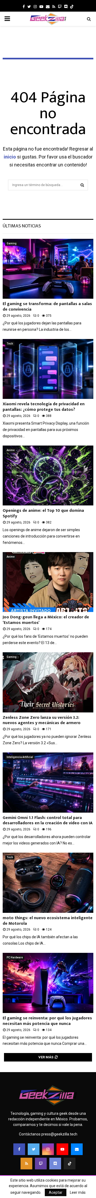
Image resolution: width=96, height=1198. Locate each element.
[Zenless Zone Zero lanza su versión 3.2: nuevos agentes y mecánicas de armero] (48, 682)
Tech (10, 343)
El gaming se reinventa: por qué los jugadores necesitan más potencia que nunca (47, 1021)
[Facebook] (19, 1149)
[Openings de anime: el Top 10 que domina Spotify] (48, 476)
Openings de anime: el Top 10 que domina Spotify (43, 513)
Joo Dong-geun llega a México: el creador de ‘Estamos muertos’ (46, 620)
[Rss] (26, 1163)
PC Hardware (15, 957)
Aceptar (55, 1192)
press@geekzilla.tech (59, 1134)
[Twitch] (41, 1163)
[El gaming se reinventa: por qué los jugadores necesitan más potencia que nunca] (48, 983)
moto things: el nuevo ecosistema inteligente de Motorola (48, 920)
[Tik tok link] (71, 7)
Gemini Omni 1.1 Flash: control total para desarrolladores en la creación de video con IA (48, 820)
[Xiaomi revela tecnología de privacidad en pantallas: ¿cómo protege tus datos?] (48, 369)
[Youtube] (62, 1149)
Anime (11, 450)
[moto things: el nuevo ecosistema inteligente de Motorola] (48, 883)
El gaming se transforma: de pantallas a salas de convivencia (47, 306)
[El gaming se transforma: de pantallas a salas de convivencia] (48, 269)
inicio (10, 157)
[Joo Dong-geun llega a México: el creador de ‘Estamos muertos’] (48, 582)
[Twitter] (33, 1149)
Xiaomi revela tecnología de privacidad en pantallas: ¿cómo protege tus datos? (44, 406)
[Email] (77, 1149)
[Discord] (65, 7)
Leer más (78, 1192)
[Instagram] (48, 1149)
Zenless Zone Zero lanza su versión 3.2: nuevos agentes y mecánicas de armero (42, 720)
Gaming (12, 243)
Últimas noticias (22, 226)
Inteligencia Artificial (20, 757)
